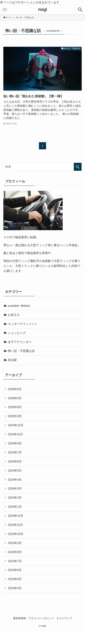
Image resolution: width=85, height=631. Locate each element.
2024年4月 (15, 479)
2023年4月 (15, 588)
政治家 (12, 360)
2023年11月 (15, 524)
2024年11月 (15, 434)
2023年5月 (15, 579)
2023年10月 (15, 534)
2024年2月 (15, 497)
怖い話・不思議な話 (21, 350)
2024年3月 (15, 488)
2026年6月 (15, 389)
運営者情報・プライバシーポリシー (33, 618)
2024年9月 (15, 443)
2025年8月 (15, 407)
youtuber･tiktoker (19, 305)
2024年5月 (15, 470)
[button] (80, 9)
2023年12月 (15, 515)
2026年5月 (15, 398)
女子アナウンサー (20, 342)
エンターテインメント (23, 323)
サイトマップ (64, 618)
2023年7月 (15, 561)
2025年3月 (15, 416)
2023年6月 (15, 570)
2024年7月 (15, 452)
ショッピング (17, 333)
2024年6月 (15, 461)
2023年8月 (15, 552)
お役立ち (14, 314)
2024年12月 (15, 425)
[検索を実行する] (78, 167)
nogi (42, 9)
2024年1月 (15, 506)
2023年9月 (15, 543)
